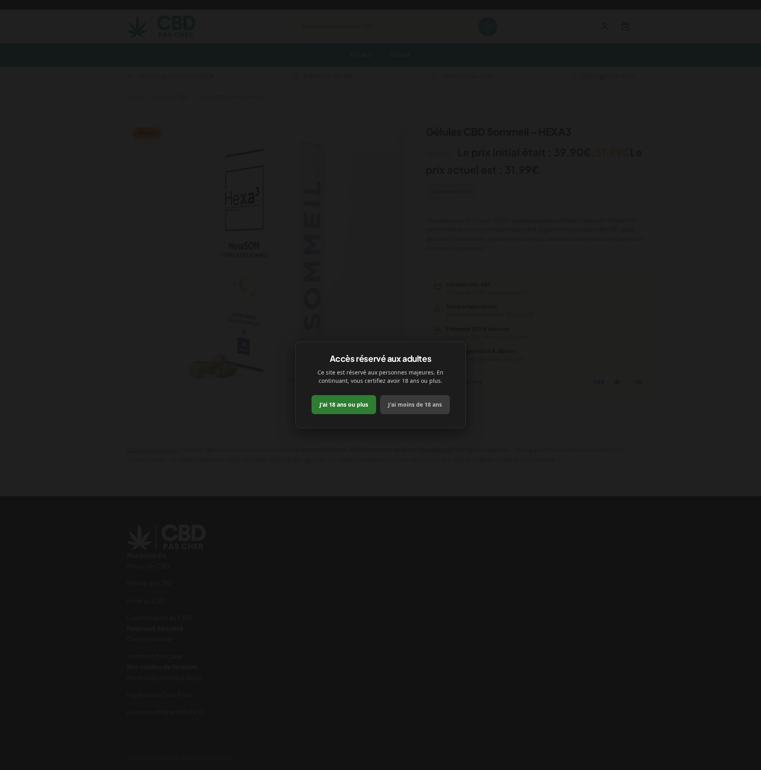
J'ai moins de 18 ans (415, 404)
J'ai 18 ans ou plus (343, 404)
